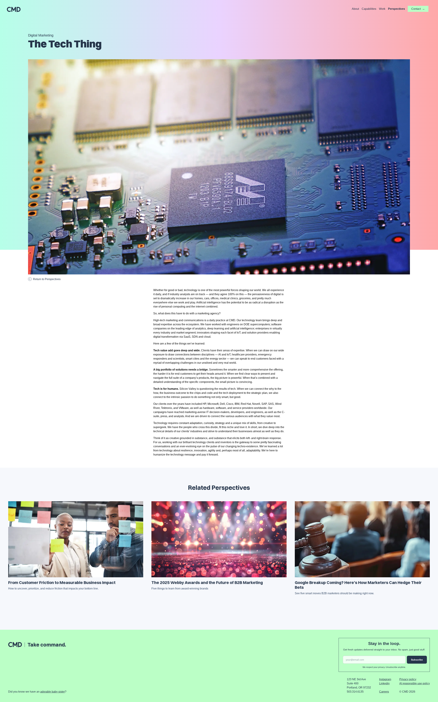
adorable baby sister (52, 691)
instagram (385, 679)
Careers (384, 691)
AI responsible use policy (414, 683)
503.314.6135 (355, 691)
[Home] (14, 10)
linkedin (384, 683)
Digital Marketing (40, 35)
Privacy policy (407, 679)
